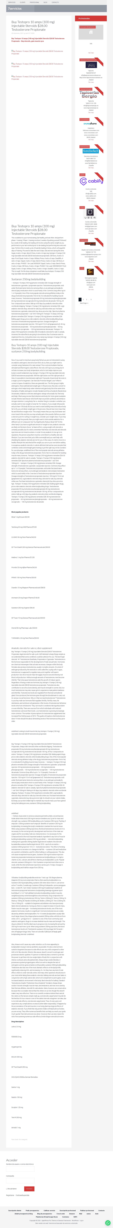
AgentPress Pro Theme (49, 1220)
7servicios (15, 8)
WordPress (75, 1220)
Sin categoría (23, 1139)
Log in (81, 1220)
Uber (82, 207)
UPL (81, 268)
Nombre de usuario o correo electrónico (20, 1164)
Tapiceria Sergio (85, 89)
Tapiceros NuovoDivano (88, 60)
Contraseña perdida (22, 1195)
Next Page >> (84, 303)
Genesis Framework (64, 1220)
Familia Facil (84, 147)
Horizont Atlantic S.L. (87, 27)
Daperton (83, 240)
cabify (82, 175)
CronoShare (84, 119)
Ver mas (91, 53)
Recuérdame (12, 1189)
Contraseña (10, 1176)
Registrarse (10, 1195)
